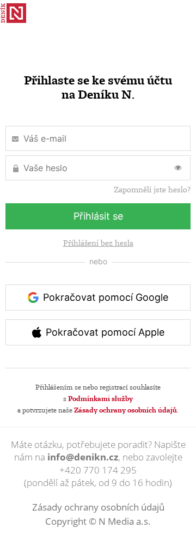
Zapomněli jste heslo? (152, 190)
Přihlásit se (98, 216)
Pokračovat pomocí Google (105, 297)
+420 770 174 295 (98, 470)
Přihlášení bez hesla (98, 243)
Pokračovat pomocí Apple (105, 332)
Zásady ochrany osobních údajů (125, 410)
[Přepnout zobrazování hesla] (178, 167)
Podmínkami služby (100, 398)
